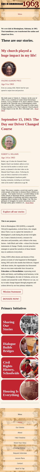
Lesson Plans (20, 458)
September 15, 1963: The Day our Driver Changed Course (20, 124)
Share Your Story (20, 443)
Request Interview (20, 453)
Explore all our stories (13, 211)
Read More (30, 203)
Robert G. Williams (10, 154)
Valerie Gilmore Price (11, 80)
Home (20, 422)
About (20, 432)
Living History (20, 448)
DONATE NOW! (11, 299)
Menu (20, 14)
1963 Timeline (20, 438)
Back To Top (20, 468)
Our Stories (20, 427)
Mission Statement (12, 291)
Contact (20, 463)
